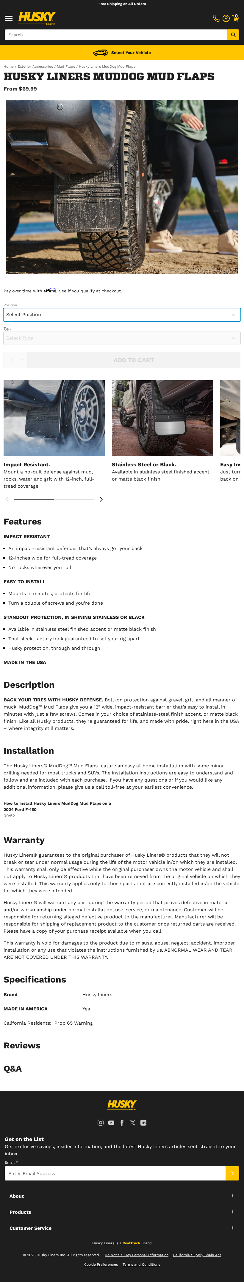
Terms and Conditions (141, 1264)
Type (8, 329)
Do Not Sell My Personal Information (136, 1255)
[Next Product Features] (101, 499)
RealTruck (131, 1243)
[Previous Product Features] (7, 499)
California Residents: (48, 1023)
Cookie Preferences (101, 1264)
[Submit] (232, 1173)
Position (10, 305)
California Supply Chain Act (197, 1255)
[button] (122, 1195)
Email (11, 1162)
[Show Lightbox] (122, 187)
